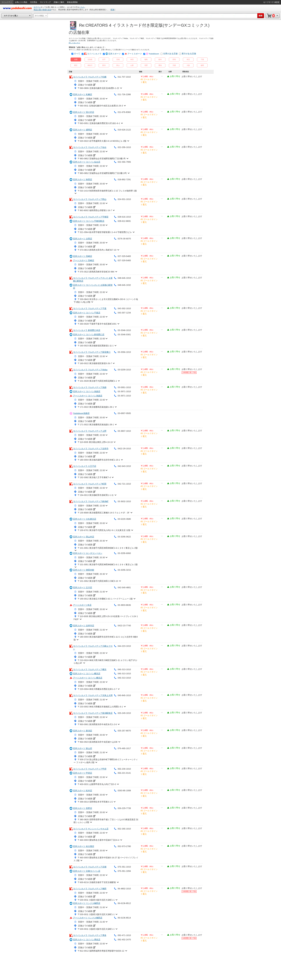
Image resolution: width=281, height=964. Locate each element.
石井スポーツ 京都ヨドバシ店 (86, 871)
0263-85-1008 (124, 790)
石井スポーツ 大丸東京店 (84, 519)
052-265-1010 (124, 829)
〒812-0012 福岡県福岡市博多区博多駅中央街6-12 (101, 951)
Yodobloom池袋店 (81, 413)
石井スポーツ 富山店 (82, 748)
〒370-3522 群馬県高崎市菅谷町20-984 (96, 272)
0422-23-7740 (124, 625)
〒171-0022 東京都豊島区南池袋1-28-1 (96, 407)
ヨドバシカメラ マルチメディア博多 (89, 935)
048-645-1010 (124, 278)
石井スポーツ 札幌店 (82, 94)
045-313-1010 (124, 669)
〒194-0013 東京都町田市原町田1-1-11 (96, 495)
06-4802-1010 (124, 888)
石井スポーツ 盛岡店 (82, 130)
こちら (82, 7)
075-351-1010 (124, 867)
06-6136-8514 (124, 918)
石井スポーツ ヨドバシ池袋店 (86, 391)
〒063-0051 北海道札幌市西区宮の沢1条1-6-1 (99, 123)
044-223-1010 (124, 646)
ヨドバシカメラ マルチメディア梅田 (89, 888)
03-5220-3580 (124, 519)
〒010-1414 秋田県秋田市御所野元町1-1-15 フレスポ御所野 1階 (107, 191)
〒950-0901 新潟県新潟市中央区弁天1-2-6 (97, 724)
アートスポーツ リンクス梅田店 (87, 918)
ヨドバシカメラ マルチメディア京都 (89, 867)
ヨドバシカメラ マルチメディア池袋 (89, 387)
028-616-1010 (124, 217)
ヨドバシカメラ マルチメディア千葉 (89, 308)
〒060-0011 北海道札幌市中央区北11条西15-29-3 (100, 106)
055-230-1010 (124, 769)
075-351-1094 (124, 871)
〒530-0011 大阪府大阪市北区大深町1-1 (96, 900)
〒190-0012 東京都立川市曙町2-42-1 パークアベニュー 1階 (105, 599)
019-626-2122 (124, 130)
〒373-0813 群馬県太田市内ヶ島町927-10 (97, 250)
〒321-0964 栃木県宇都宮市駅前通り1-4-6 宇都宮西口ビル (105, 232)
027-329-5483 (124, 256)
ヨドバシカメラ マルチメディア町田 (89, 484)
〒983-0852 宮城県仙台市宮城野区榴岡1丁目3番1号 (102, 158)
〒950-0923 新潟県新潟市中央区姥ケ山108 (97, 742)
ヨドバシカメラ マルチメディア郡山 (89, 199)
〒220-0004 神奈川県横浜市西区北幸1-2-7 (97, 689)
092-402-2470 (124, 939)
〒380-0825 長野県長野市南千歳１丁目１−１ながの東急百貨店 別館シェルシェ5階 (106, 821)
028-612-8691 (124, 221)
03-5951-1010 (124, 387)
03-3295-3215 (124, 570)
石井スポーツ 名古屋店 (83, 846)
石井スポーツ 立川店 (82, 587)
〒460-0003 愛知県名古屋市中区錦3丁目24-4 (98, 840)
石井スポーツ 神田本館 (83, 570)
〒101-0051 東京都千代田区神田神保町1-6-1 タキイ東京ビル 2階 (108, 548)
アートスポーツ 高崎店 (83, 260)
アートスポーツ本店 (82, 605)
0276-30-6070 (124, 238)
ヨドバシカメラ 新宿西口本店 (86, 330)
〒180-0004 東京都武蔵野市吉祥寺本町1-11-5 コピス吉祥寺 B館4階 (106, 638)
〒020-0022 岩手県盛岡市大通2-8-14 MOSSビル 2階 (102, 141)
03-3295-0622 (124, 537)
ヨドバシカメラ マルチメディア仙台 (89, 147)
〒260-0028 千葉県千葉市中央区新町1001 (97, 324)
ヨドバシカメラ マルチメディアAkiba (90, 369)
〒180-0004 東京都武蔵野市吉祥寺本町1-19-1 (99, 460)
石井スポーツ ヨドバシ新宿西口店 (88, 334)
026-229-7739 (124, 808)
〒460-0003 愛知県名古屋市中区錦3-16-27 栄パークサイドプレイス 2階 (106, 859)
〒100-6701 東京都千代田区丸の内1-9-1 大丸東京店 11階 (104, 530)
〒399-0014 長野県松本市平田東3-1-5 (95, 802)
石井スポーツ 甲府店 (82, 773)
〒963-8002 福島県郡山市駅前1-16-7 (95, 210)
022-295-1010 (124, 147)
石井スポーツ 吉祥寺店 (83, 625)
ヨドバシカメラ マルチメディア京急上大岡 (93, 695)
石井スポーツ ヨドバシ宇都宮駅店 (88, 221)
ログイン (37, 7)
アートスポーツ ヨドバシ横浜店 (87, 678)
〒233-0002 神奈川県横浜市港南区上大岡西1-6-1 (100, 706)
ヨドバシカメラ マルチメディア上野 (89, 431)
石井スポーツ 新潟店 (82, 730)
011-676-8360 (124, 112)
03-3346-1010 (124, 330)
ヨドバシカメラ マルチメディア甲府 (89, 769)
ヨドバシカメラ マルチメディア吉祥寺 (90, 448)
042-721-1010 (124, 484)
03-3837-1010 (124, 431)
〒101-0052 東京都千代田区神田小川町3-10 (98, 581)
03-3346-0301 (124, 334)
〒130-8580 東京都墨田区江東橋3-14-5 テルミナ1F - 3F (104, 512)
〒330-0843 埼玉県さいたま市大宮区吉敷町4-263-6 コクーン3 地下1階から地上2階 (106, 300)
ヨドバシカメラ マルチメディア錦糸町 (90, 501)
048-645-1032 (124, 285)
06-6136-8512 (124, 903)
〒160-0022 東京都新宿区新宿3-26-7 (95, 363)
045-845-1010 (124, 695)
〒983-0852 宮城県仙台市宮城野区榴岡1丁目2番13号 (102, 173)
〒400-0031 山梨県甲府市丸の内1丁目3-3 (97, 784)
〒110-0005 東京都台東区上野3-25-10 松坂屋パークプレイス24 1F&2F (106, 617)
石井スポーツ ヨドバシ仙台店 (86, 162)
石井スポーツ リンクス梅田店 (86, 903)
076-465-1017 (124, 748)
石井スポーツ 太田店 (82, 238)
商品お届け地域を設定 (42, 10)
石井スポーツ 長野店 (82, 808)
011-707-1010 (124, 77)
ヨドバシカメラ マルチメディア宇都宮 (90, 217)
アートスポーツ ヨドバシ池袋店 (87, 396)
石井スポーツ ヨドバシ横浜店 (86, 673)
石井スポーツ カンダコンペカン (87, 553)
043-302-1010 (124, 308)
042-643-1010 (124, 466)
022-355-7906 (124, 162)
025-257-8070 (124, 730)
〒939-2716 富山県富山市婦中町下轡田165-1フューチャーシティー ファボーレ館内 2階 (106, 761)
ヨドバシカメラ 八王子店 (84, 466)
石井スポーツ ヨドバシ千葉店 (86, 313)
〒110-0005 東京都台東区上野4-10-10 (95, 442)
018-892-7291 (124, 179)
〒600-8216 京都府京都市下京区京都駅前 (97, 882)
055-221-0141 (124, 773)
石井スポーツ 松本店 (82, 790)
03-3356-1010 (124, 352)
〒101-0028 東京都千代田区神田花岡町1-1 (97, 381)
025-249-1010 (124, 713)
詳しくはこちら (74, 43)
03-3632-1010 (124, 501)
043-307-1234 (124, 313)
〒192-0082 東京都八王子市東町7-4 (94, 477)
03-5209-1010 (124, 369)
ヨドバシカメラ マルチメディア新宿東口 (91, 352)
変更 (112, 10)
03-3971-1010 (124, 391)
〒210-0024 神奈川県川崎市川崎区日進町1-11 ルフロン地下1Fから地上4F (105, 661)
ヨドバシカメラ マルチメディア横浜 (89, 669)
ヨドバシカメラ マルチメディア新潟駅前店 (93, 713)
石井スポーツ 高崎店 (82, 256)
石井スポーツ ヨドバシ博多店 (86, 939)
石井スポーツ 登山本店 (83, 537)
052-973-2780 (124, 846)
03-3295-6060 (124, 553)
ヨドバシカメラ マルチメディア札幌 (89, 77)
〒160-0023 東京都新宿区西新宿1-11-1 (96, 345)
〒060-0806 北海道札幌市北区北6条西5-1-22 (98, 88)
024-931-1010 (124, 199)
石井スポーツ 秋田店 (82, 179)
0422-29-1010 (124, 448)
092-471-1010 (124, 935)
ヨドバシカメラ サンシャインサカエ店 (90, 829)
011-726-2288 (124, 94)
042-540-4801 (124, 587)
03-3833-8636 (124, 605)
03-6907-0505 (124, 413)
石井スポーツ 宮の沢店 (83, 112)
